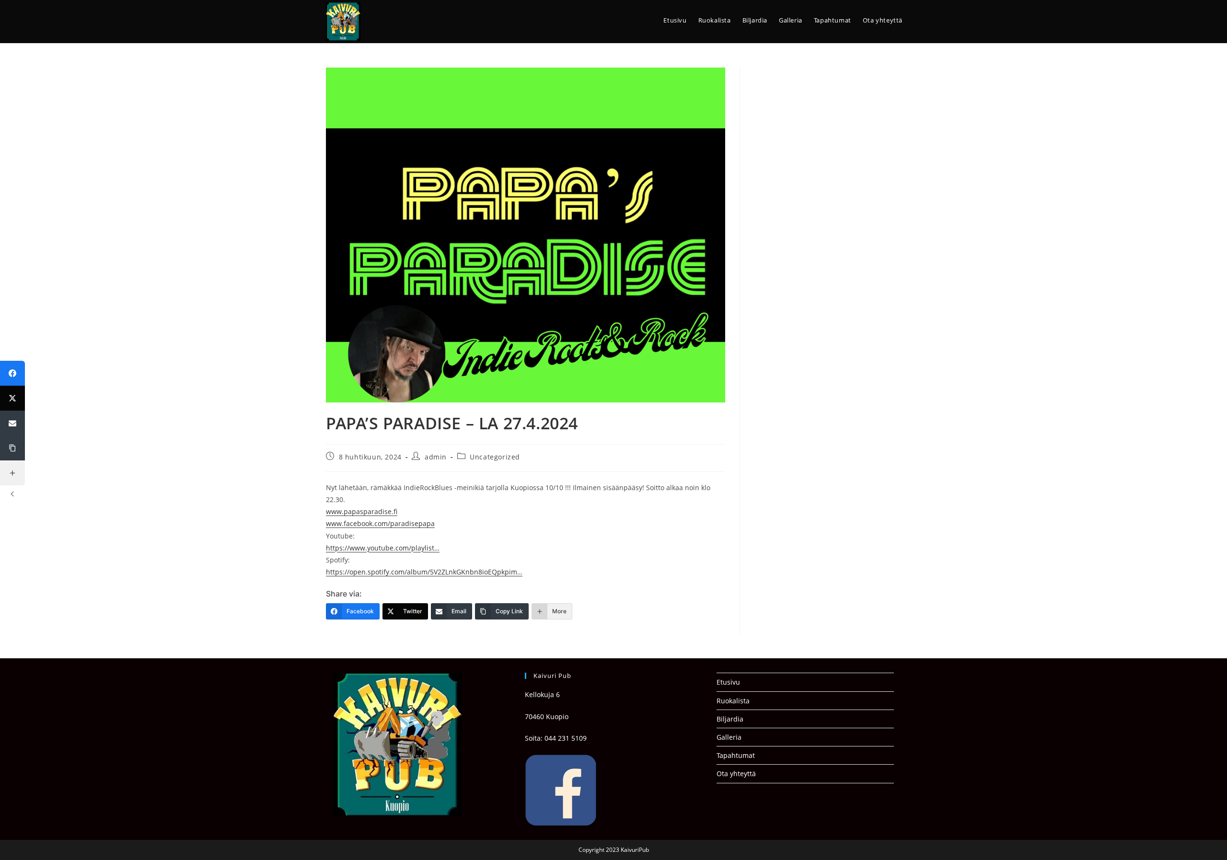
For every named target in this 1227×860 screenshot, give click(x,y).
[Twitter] (12, 398)
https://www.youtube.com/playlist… (383, 547)
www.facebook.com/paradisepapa (380, 523)
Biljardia (730, 718)
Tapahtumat (736, 755)
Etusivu (728, 682)
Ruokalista (733, 700)
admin (436, 456)
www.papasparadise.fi (361, 511)
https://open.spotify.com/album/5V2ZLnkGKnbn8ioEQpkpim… (424, 571)
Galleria (729, 737)
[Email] (12, 423)
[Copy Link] (12, 448)
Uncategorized (495, 456)
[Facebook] (12, 373)
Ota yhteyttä (736, 773)
